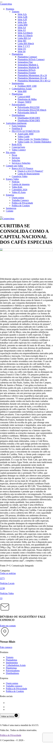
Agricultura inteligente (16, 123)
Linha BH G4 (24, 38)
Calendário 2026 (19, 189)
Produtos (10, 9)
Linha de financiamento (29, 173)
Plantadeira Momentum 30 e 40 (32, 78)
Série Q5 (22, 49)
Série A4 (22, 27)
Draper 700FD (24, 102)
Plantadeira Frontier (27, 72)
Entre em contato (8, 625)
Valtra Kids (17, 187)
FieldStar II (17, 128)
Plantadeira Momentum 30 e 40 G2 (34, 80)
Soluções (16, 160)
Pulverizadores (18, 104)
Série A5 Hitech (25, 35)
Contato (9, 211)
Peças (14, 155)
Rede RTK (17, 144)
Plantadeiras (17, 54)
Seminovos (11, 208)
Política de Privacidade (22, 203)
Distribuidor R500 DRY (29, 118)
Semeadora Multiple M (28, 67)
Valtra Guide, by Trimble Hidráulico (34, 142)
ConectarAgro (18, 147)
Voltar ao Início (8, 716)
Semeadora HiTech (26, 70)
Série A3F (22, 19)
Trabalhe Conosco (20, 200)
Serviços (16, 157)
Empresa (10, 195)
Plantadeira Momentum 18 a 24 (32, 75)
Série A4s (22, 22)
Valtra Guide (23, 136)
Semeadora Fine (25, 62)
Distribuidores (18, 115)
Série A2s (22, 14)
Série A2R (22, 17)
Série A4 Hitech (25, 33)
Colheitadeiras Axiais (22, 88)
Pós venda (10, 152)
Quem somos (18, 197)
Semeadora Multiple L (28, 64)
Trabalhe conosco (14, 686)
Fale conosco (6, 647)
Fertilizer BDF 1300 (27, 86)
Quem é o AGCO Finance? (30, 171)
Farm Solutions (19, 126)
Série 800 (22, 91)
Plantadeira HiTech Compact (31, 59)
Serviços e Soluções (21, 163)
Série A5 (22, 30)
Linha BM (22, 25)
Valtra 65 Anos (19, 192)
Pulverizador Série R (27, 112)
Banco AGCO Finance (22, 168)
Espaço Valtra (12, 179)
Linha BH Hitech (26, 43)
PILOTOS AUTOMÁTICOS (26, 131)
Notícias (15, 181)
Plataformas (17, 94)
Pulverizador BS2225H (28, 107)
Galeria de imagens (21, 184)
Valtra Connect (19, 150)
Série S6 (21, 51)
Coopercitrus (6, 4)
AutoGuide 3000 (25, 134)
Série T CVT (24, 46)
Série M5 (22, 41)
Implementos (18, 83)
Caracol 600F (24, 96)
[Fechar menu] (1, 216)
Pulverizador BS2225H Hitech (32, 110)
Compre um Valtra (14, 165)
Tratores (15, 11)
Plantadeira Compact (27, 57)
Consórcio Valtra (19, 176)
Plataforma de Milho (27, 99)
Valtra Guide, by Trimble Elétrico (33, 139)
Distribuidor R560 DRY (29, 120)
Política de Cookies (21, 205)
